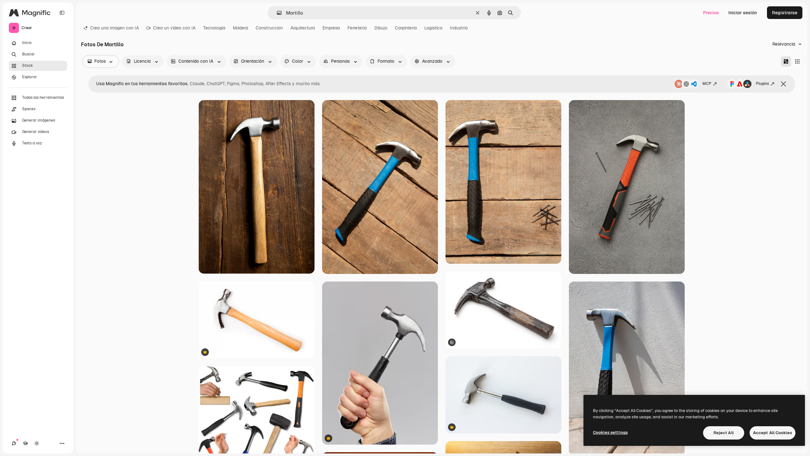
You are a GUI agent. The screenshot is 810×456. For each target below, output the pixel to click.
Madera (240, 28)
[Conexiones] (14, 443)
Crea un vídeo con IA (174, 28)
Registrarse (784, 13)
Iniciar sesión (742, 13)
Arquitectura (302, 28)
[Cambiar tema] (37, 443)
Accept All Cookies (772, 432)
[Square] (797, 61)
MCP (706, 83)
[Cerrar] (783, 84)
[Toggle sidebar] (62, 13)
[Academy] (25, 443)
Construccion (269, 28)
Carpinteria (406, 28)
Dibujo (380, 28)
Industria (459, 28)
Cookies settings (610, 432)
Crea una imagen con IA (114, 28)
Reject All (723, 432)
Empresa (331, 28)
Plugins (762, 83)
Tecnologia (214, 28)
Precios (711, 13)
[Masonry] (786, 61)
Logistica (433, 28)
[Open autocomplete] (276, 12)
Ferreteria (357, 28)
